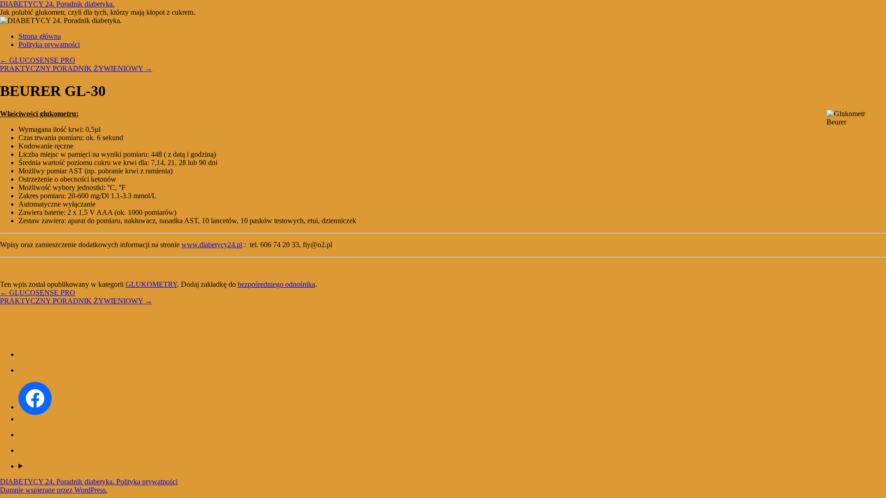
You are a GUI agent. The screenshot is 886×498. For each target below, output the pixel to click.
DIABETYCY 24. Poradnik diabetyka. (57, 4)
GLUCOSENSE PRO (37, 60)
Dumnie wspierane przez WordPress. (54, 490)
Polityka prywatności (49, 44)
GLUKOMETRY (151, 284)
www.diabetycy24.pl (211, 245)
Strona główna (39, 36)
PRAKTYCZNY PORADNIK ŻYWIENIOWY (76, 68)
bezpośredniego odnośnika (276, 284)
